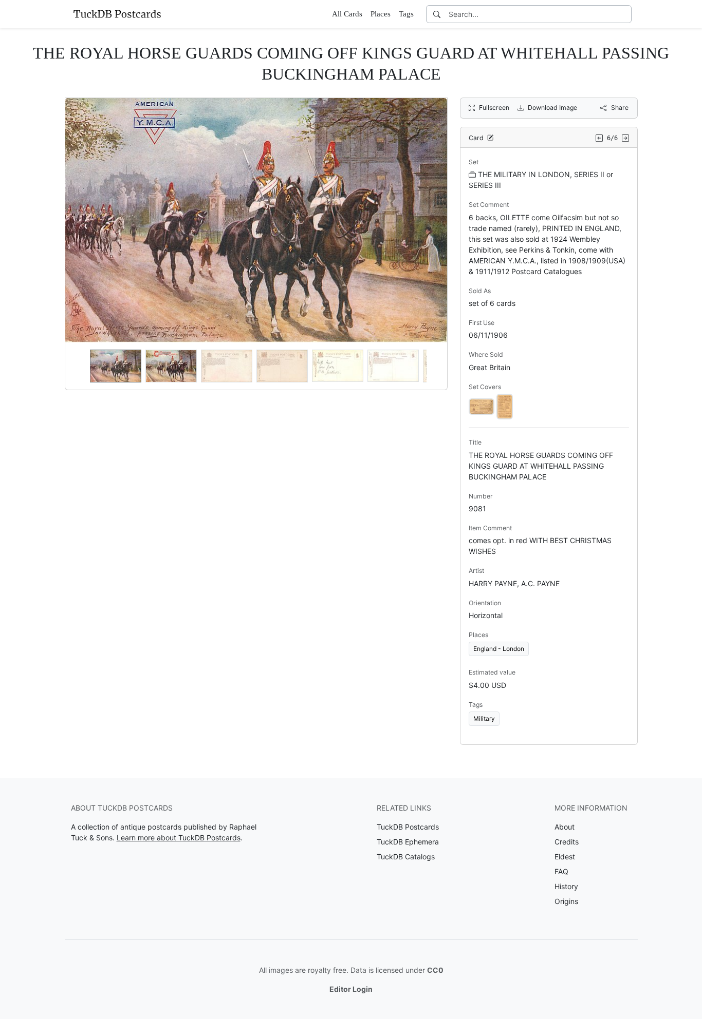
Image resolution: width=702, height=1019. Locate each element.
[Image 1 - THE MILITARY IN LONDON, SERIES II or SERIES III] (481, 405)
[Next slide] (433, 366)
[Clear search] (624, 14)
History (566, 886)
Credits (567, 841)
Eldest (565, 856)
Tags (406, 14)
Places (381, 14)
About (565, 826)
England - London (498, 648)
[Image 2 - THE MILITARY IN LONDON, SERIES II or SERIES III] (504, 405)
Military (484, 718)
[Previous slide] (79, 366)
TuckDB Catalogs (406, 856)
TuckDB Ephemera (408, 841)
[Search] (437, 14)
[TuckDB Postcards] (117, 14)
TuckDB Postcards (408, 826)
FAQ (561, 871)
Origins (566, 901)
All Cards (347, 14)
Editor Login (351, 989)
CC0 (435, 970)
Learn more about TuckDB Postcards (179, 837)
